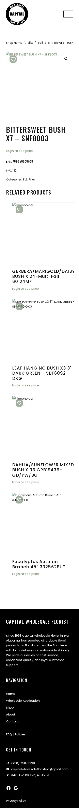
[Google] (15, 788)
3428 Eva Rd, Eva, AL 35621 (30, 775)
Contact (12, 721)
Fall (40, 43)
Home (10, 694)
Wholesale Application (23, 700)
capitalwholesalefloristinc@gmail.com (39, 769)
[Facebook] (8, 788)
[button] (66, 58)
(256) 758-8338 (23, 763)
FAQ (9, 734)
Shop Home (14, 43)
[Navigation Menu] (68, 14)
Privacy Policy (16, 800)
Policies (20, 734)
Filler (32, 180)
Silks (30, 43)
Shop (10, 707)
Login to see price (19, 151)
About (10, 714)
